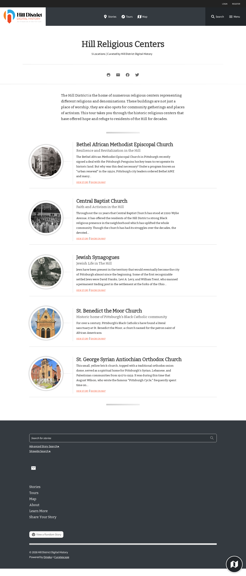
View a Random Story (48, 534)
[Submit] (212, 438)
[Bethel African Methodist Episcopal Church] (46, 161)
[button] (217, 16)
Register (236, 3)
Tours (129, 16)
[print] (108, 75)
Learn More (38, 511)
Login (224, 3)
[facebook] (127, 75)
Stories (112, 16)
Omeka (48, 557)
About (34, 505)
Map (144, 16)
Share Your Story (42, 517)
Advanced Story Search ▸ (44, 446)
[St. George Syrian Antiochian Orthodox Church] (46, 373)
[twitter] (137, 75)
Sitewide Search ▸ (40, 451)
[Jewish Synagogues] (46, 272)
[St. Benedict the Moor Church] (46, 323)
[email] (118, 75)
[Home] (23, 16)
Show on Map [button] (98, 182)
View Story (82, 182)
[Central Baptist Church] (46, 218)
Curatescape (61, 557)
